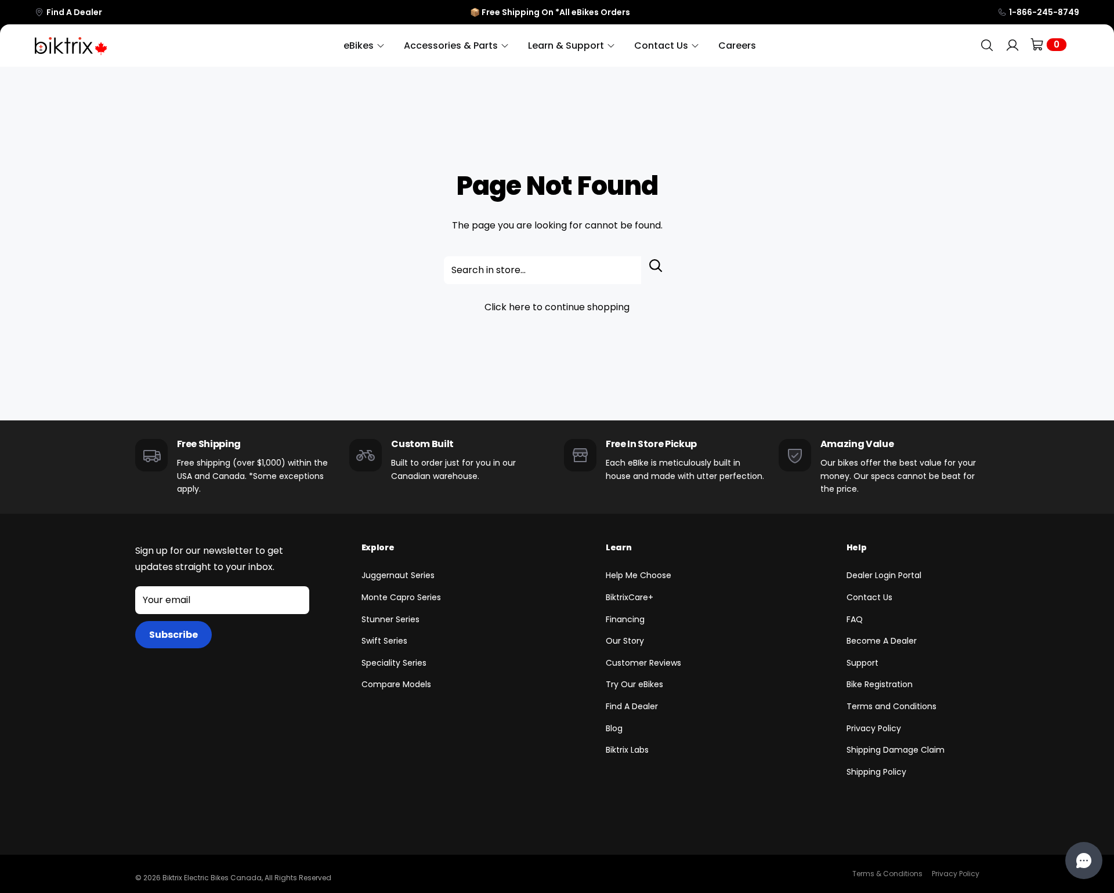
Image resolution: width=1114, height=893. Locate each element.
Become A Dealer (882, 641)
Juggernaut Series (398, 575)
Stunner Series (390, 619)
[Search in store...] (656, 270)
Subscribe (173, 634)
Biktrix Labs (627, 750)
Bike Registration (880, 684)
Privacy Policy (874, 728)
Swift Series (384, 641)
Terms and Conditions (891, 706)
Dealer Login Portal (884, 575)
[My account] (1012, 45)
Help (857, 547)
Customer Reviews (643, 663)
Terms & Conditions (887, 874)
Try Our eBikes (634, 684)
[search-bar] (987, 45)
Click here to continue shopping (557, 307)
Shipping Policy (876, 772)
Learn (618, 547)
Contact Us (869, 597)
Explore (378, 547)
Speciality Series (393, 663)
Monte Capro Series (401, 597)
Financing (625, 619)
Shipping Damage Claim (896, 750)
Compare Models (396, 684)
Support (862, 663)
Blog (614, 728)
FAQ (855, 619)
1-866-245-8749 (1044, 12)
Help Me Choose (638, 575)
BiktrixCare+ (629, 597)
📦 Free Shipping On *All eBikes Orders (550, 12)
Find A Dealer (74, 12)
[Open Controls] (1083, 860)
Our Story (625, 641)
